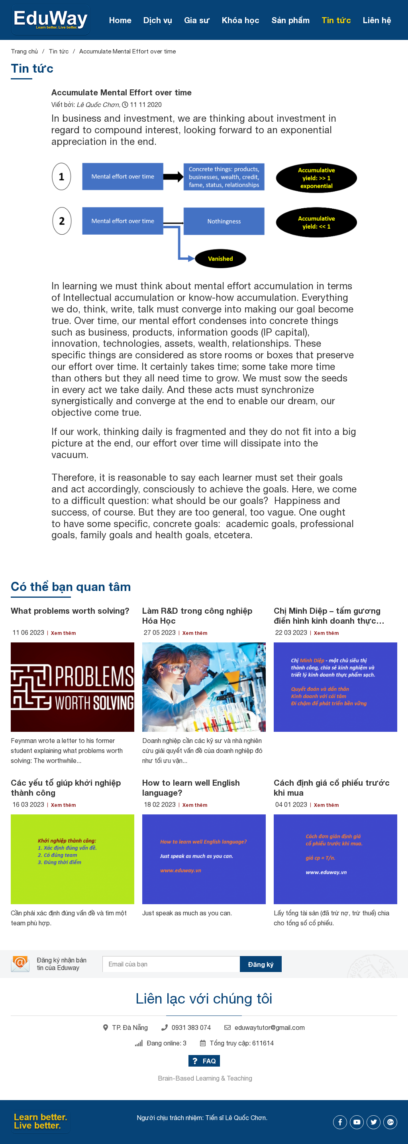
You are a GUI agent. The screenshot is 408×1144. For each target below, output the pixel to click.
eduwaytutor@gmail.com (270, 1027)
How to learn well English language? (191, 787)
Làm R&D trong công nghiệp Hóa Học (197, 615)
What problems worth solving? (70, 610)
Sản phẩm (290, 20)
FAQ (208, 1061)
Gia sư (197, 20)
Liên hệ (377, 20)
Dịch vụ (157, 20)
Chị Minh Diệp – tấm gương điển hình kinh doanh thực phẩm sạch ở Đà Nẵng (327, 616)
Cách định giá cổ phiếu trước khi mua (332, 787)
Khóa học (240, 20)
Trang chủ (24, 51)
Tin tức (336, 20)
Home (120, 20)
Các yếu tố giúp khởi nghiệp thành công (66, 787)
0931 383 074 (191, 1027)
